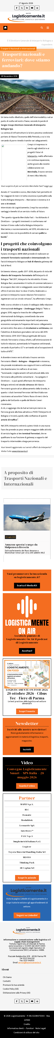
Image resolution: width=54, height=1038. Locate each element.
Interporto (32, 156)
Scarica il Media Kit (27, 586)
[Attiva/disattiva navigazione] (48, 27)
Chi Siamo (7, 977)
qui (50, 186)
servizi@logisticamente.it (29, 962)
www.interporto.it (20, 451)
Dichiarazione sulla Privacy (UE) (16, 993)
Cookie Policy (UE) (11, 989)
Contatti (7, 981)
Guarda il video (27, 786)
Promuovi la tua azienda (13, 985)
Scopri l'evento (27, 711)
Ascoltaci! (27, 651)
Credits (27, 1024)
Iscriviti (27, 750)
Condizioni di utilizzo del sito (26, 1032)
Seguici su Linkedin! (27, 915)
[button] (42, 28)
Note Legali (40, 1028)
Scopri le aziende (27, 878)
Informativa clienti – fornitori (20, 1028)
